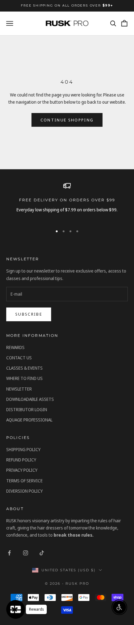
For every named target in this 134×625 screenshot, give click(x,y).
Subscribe (28, 314)
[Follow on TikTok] (42, 553)
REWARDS (15, 347)
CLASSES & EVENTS (24, 368)
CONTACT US (19, 358)
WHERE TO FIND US (24, 378)
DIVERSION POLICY (24, 491)
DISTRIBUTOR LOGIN (26, 409)
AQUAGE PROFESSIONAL (29, 420)
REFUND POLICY (21, 460)
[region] (67, 201)
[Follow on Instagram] (25, 553)
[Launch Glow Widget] (15, 609)
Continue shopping (67, 120)
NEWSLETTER (19, 389)
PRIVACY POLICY (21, 470)
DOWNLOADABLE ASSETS (30, 399)
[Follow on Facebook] (9, 553)
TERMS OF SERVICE (24, 481)
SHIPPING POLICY (23, 449)
